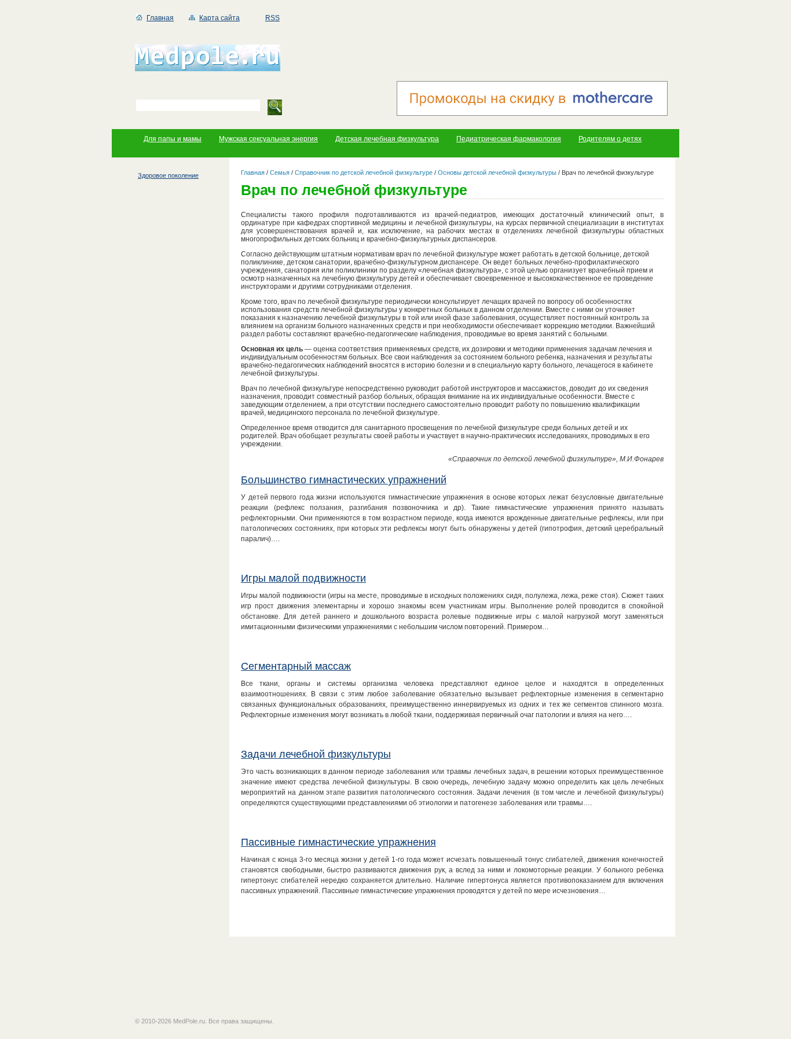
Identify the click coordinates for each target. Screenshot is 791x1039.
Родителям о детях (610, 139)
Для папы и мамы (173, 139)
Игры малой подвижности (303, 578)
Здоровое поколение (168, 175)
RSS (272, 18)
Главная (160, 18)
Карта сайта (219, 18)
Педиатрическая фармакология (508, 139)
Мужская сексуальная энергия (268, 139)
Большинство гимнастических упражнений (343, 480)
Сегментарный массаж (296, 666)
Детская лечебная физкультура (387, 139)
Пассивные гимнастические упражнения (338, 842)
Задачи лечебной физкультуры (316, 754)
